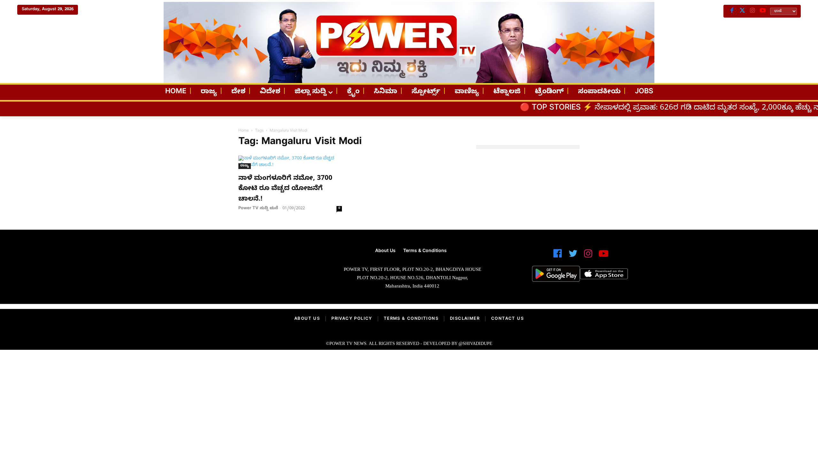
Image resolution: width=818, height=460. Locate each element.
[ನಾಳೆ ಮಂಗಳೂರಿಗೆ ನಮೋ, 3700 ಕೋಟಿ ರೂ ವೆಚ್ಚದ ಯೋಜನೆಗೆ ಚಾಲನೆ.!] (290, 162)
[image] (237, 271)
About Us (307, 319)
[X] (742, 11)
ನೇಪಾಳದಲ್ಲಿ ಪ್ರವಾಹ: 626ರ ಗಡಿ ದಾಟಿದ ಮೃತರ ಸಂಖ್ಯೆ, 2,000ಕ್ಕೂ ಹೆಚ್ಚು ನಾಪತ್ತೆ (676, 108)
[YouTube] (763, 11)
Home (243, 131)
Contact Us (507, 319)
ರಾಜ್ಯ (244, 166)
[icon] (557, 256)
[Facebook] (732, 11)
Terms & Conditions (411, 319)
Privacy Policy (351, 319)
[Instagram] (752, 11)
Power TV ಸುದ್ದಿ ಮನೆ (258, 208)
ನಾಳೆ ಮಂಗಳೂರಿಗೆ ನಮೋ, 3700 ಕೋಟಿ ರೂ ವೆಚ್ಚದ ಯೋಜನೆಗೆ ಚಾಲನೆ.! (285, 189)
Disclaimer (465, 319)
